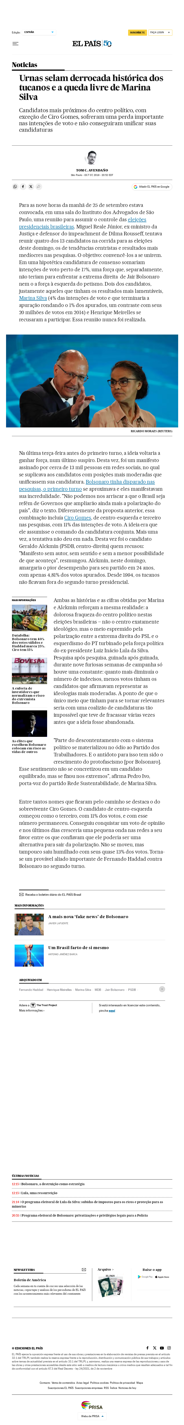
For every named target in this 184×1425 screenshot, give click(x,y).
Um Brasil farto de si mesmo (78, 948)
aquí (112, 1010)
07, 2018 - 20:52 (98, 175)
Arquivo (104, 1269)
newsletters (24, 1270)
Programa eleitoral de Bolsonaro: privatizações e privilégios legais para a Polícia (85, 1215)
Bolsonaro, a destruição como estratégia (53, 1184)
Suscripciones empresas (89, 1388)
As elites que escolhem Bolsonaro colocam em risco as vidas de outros (29, 747)
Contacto (45, 1382)
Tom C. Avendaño (92, 170)
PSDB (132, 990)
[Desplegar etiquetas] (162, 989)
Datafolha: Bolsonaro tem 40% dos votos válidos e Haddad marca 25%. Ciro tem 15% (28, 643)
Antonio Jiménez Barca (62, 954)
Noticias (24, 65)
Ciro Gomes (77, 517)
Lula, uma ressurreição (39, 1193)
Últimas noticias (25, 1176)
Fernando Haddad (31, 990)
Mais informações (31, 1010)
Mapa (139, 1382)
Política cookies (99, 1382)
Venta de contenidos (63, 1382)
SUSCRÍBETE (137, 32)
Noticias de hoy (127, 1388)
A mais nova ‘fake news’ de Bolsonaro (88, 917)
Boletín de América (30, 1280)
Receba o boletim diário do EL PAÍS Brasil (53, 894)
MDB (98, 990)
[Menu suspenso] (15, 43)
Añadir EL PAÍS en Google (154, 186)
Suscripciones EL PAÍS (61, 1388)
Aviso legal (82, 1382)
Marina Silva (33, 298)
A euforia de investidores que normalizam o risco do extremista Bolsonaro (28, 696)
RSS (106, 1388)
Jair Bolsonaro (115, 990)
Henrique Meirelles (59, 990)
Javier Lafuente (58, 923)
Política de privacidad (122, 1382)
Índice (113, 1388)
